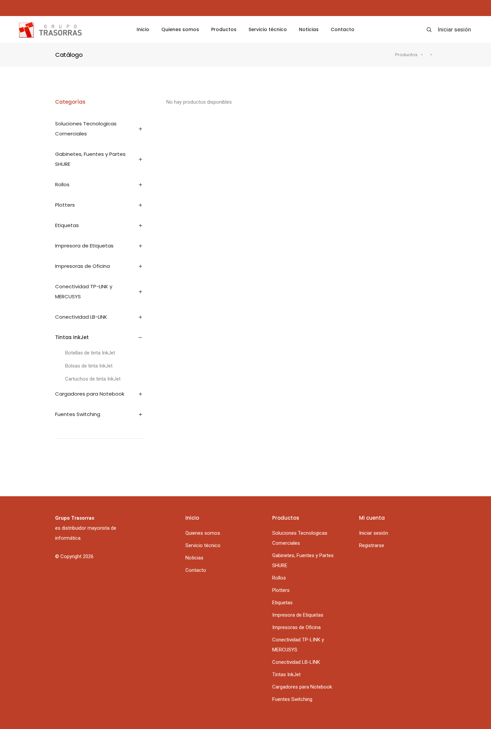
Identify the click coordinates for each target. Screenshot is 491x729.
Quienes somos (180, 29)
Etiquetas (282, 603)
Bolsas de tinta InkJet (89, 366)
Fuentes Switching (292, 699)
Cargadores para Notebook (302, 687)
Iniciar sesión (454, 29)
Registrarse (371, 545)
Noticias (309, 29)
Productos (223, 29)
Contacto (342, 29)
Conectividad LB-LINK (296, 662)
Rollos (279, 578)
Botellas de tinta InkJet (90, 353)
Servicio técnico (268, 29)
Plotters (281, 590)
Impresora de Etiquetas (297, 615)
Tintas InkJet (286, 674)
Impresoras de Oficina (296, 627)
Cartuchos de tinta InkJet (93, 379)
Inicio (143, 29)
